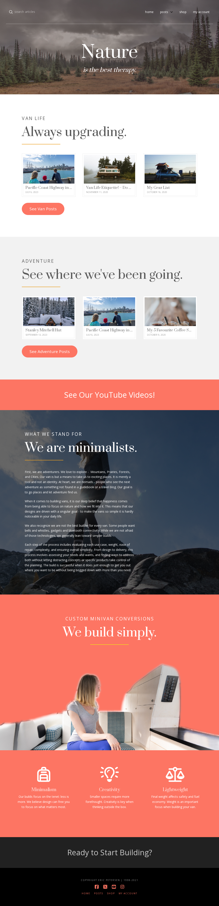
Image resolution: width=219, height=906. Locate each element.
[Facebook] (97, 887)
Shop (111, 893)
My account (128, 893)
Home (86, 893)
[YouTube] (114, 887)
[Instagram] (122, 887)
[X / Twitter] (105, 887)
